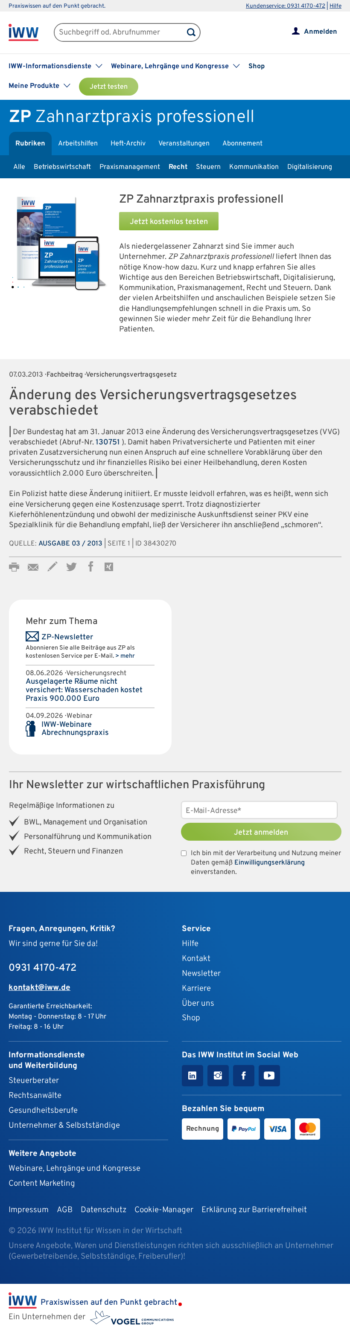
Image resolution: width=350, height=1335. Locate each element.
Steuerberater (34, 1081)
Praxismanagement (129, 167)
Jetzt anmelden (261, 833)
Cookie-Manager (163, 1210)
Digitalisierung (309, 167)
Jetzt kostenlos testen (169, 222)
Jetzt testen (109, 87)
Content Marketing (42, 1183)
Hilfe (335, 6)
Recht (178, 167)
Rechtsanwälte (35, 1096)
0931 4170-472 (42, 968)
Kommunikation (254, 167)
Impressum (29, 1210)
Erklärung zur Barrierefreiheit (254, 1210)
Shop (256, 66)
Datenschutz (103, 1210)
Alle (19, 167)
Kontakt (196, 959)
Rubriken (30, 143)
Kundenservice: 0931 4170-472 (285, 6)
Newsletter (201, 974)
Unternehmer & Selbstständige (64, 1125)
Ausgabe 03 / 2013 (70, 544)
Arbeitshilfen (78, 143)
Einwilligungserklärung (269, 863)
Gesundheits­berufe (43, 1111)
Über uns (198, 1003)
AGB (65, 1210)
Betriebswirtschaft (62, 167)
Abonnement (242, 143)
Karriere (196, 989)
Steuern (208, 167)
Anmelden (320, 32)
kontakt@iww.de (39, 988)
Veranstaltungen (184, 143)
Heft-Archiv (128, 143)
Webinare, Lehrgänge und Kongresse (74, 1169)
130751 (108, 442)
